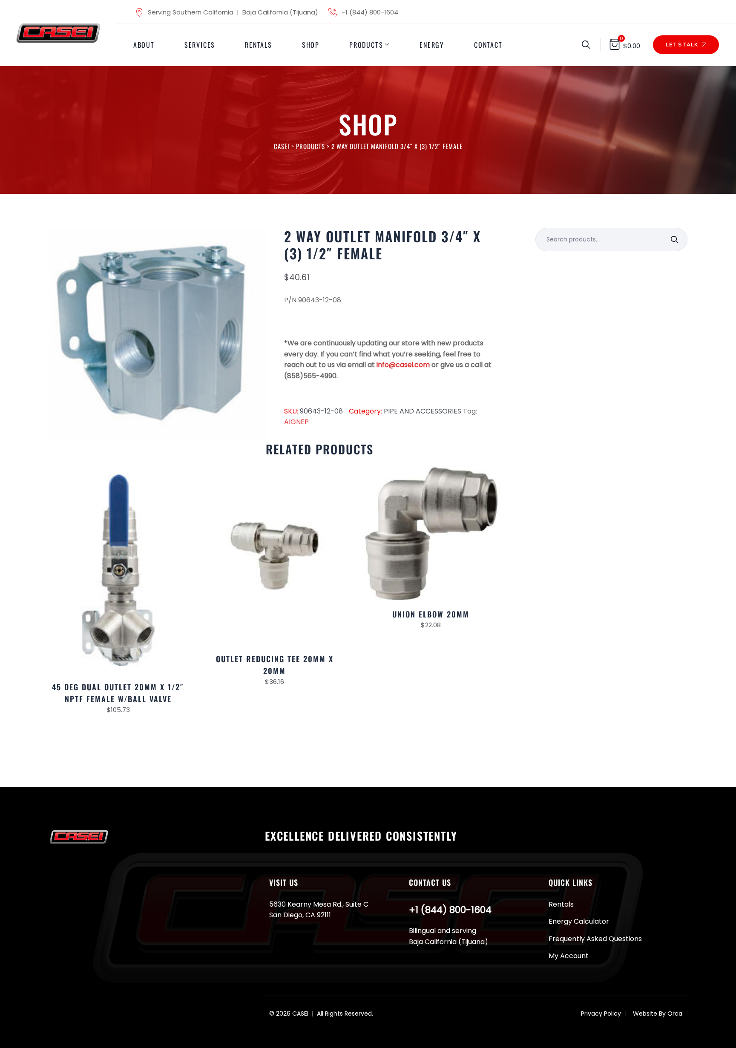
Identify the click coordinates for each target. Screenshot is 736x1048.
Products (366, 45)
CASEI (300, 1013)
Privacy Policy (601, 1013)
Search (675, 239)
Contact (488, 45)
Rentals (258, 45)
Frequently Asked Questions (595, 939)
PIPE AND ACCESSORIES (422, 411)
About (144, 45)
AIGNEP (296, 422)
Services (199, 45)
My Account (569, 956)
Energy (432, 45)
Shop (310, 45)
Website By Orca (657, 1013)
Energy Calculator (579, 921)
